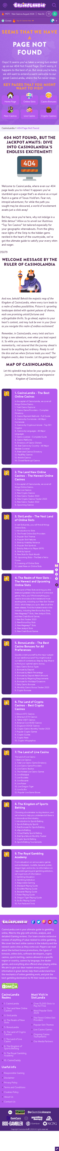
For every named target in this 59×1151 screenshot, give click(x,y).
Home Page (10, 101)
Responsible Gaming (14, 1072)
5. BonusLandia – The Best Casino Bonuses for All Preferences (32, 646)
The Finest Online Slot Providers (44, 1018)
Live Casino (29, 116)
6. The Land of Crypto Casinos (15, 1033)
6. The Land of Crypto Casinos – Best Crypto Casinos (29, 705)
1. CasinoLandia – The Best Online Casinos (32, 395)
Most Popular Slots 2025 (43, 1011)
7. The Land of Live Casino (32, 752)
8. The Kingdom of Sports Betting (31, 806)
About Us (8, 1096)
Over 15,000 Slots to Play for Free (44, 1004)
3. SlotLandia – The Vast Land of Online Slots (34, 518)
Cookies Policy (11, 1092)
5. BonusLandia (11, 1027)
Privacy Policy (10, 1082)
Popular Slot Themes (44, 1024)
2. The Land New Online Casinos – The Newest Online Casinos (34, 475)
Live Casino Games (43, 1029)
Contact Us (9, 1101)
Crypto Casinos (48, 116)
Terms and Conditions (14, 1087)
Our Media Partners (43, 1041)
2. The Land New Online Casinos (15, 1009)
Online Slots (29, 101)
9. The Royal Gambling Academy (29, 855)
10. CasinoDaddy (12, 1060)
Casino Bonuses (48, 101)
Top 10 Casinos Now (24, 20)
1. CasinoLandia (11, 1003)
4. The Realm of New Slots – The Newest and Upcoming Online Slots (33, 581)
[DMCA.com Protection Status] (10, 988)
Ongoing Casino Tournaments (41, 1035)
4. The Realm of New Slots (14, 1021)
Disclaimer (9, 1077)
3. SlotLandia (10, 1015)
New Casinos (10, 116)
